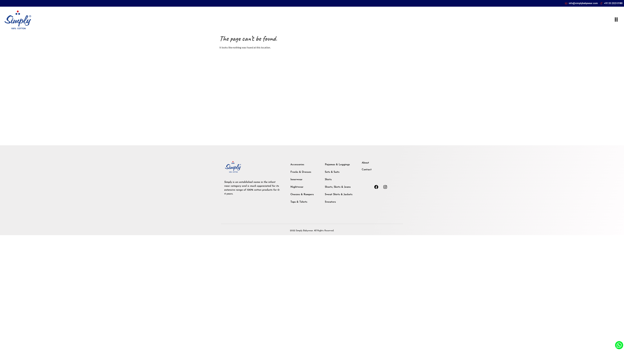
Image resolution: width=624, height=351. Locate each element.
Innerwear (296, 179)
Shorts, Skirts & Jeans (338, 187)
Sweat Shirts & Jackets (338, 194)
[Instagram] (385, 187)
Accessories (297, 164)
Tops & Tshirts (298, 202)
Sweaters (330, 202)
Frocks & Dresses (300, 172)
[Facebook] (376, 187)
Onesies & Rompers (302, 194)
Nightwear (296, 187)
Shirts (328, 179)
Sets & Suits (332, 172)
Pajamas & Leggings (337, 164)
